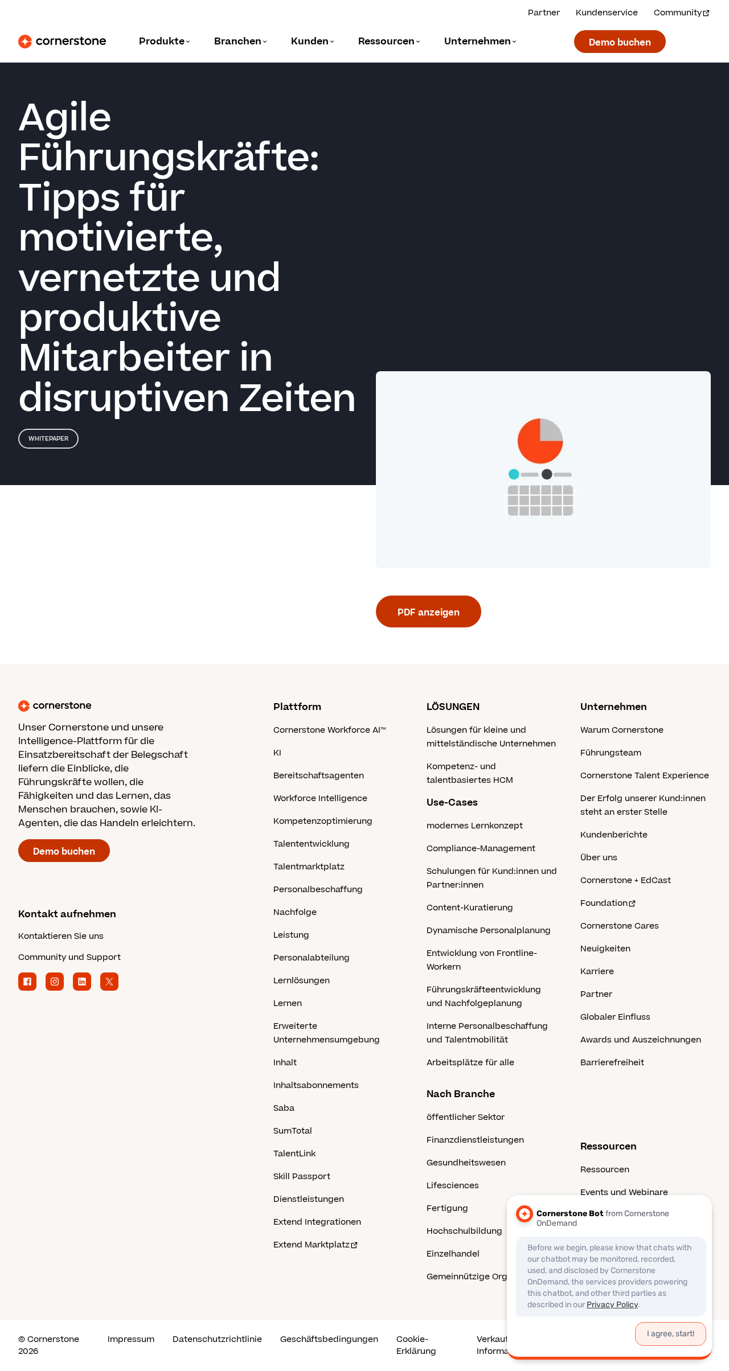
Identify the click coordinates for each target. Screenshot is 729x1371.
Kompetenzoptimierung (322, 821)
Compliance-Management (481, 849)
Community (678, 13)
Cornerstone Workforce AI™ (329, 730)
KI (277, 753)
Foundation (604, 903)
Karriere (597, 972)
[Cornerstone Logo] (62, 41)
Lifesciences (453, 1186)
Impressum (131, 1339)
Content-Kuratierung (470, 908)
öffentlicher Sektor (466, 1117)
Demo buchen (620, 42)
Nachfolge (295, 912)
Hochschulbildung (464, 1231)
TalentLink (294, 1154)
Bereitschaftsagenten (318, 776)
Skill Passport (301, 1177)
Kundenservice (607, 13)
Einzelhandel (453, 1254)
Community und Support (69, 957)
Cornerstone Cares (619, 926)
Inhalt (285, 1063)
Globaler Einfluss (615, 1017)
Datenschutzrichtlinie (217, 1339)
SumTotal (292, 1131)
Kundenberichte (614, 835)
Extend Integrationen (317, 1222)
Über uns (598, 858)
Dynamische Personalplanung (489, 931)
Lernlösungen (301, 981)
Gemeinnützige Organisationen (491, 1277)
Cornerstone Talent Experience (644, 776)
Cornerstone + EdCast (625, 880)
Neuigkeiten (605, 949)
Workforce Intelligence (320, 798)
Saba (283, 1108)
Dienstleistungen (308, 1199)
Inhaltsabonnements (316, 1085)
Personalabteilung (311, 958)
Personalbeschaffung (318, 890)
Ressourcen (604, 1170)
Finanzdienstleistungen (475, 1140)
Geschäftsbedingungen (329, 1339)
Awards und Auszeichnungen (640, 1040)
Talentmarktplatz (309, 867)
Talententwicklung (311, 844)
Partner (544, 13)
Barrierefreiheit (612, 1063)
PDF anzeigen (429, 612)
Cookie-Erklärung (416, 1345)
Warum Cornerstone (622, 730)
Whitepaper (48, 438)
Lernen (287, 1003)
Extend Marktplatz (311, 1245)
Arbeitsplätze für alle (470, 1063)
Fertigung (447, 1208)
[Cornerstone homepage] (127, 706)
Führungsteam (610, 753)
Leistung (291, 935)
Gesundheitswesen (466, 1163)
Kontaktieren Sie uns (61, 936)
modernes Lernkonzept (475, 826)
